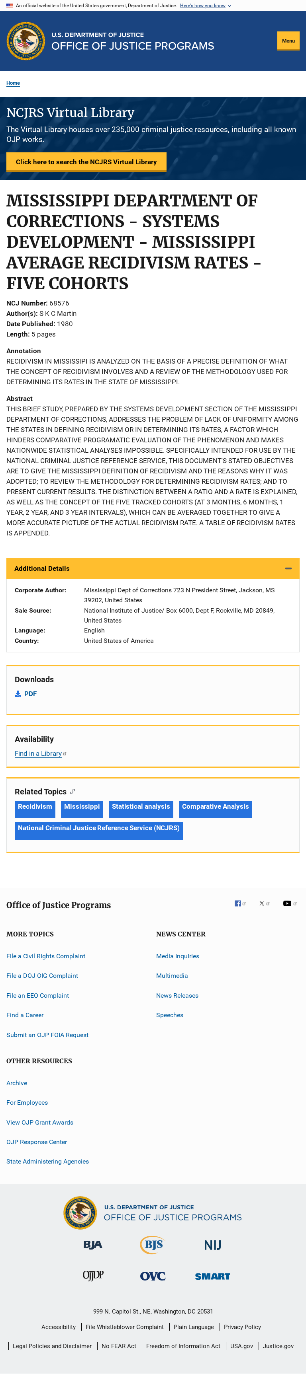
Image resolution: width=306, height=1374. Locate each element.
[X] (267, 909)
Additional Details (42, 568)
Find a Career (24, 1015)
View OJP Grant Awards (39, 1122)
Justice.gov (278, 1346)
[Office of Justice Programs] (25, 40)
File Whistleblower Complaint (125, 1327)
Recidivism (35, 806)
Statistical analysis (141, 806)
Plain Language (194, 1327)
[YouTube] (291, 909)
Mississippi (82, 806)
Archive (16, 1083)
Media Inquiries (177, 956)
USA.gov (241, 1346)
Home (13, 83)
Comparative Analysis (215, 806)
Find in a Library (38, 753)
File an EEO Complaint (37, 995)
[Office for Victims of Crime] (153, 1282)
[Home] (133, 41)
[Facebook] (243, 909)
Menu (288, 41)
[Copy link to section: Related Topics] (71, 791)
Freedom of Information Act (183, 1346)
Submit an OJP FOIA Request (47, 1034)
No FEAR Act (119, 1346)
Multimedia (172, 975)
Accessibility (58, 1327)
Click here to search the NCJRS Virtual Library (86, 162)
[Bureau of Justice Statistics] (153, 1256)
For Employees (27, 1102)
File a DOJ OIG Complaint (42, 975)
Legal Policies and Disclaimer (52, 1346)
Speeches (169, 1015)
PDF (30, 694)
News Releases (177, 995)
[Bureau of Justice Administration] (93, 1251)
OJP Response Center (36, 1142)
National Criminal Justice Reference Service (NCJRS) (99, 828)
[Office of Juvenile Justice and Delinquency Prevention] (93, 1283)
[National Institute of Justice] (213, 1251)
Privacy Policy (242, 1327)
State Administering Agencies (47, 1161)
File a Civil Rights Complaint (45, 956)
